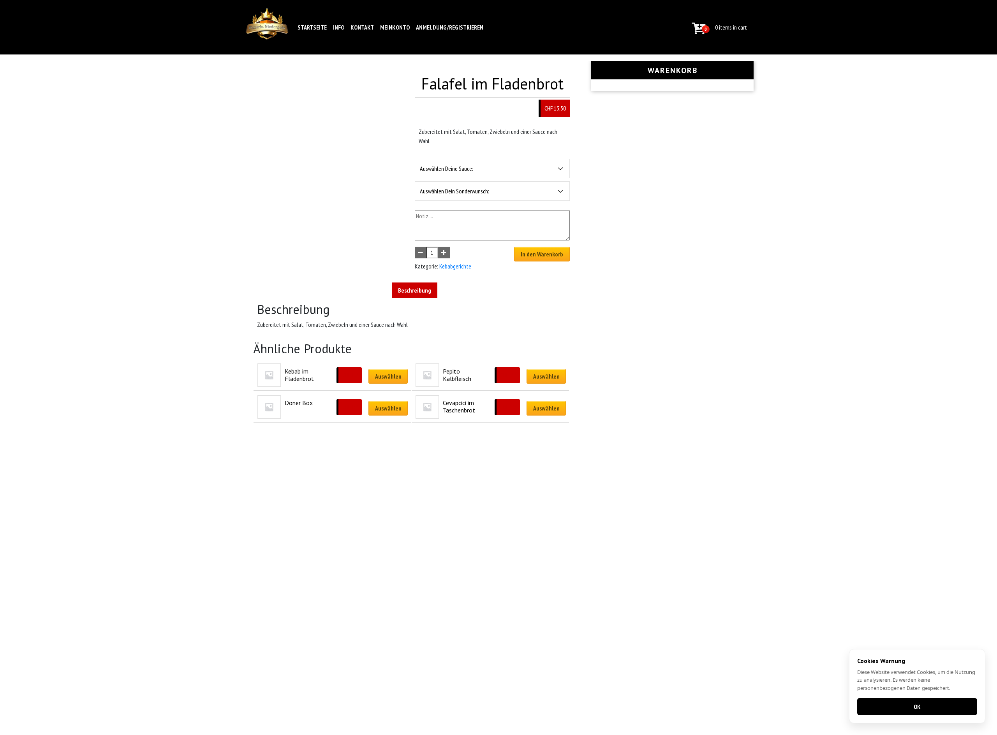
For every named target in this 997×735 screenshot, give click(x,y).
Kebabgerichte (455, 266)
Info (338, 27)
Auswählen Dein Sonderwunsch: (454, 191)
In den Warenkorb (542, 254)
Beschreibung (414, 290)
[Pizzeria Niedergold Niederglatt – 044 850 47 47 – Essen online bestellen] (267, 27)
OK (917, 706)
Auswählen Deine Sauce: (446, 168)
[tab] (414, 290)
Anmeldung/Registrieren (449, 27)
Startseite (312, 27)
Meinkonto (395, 27)
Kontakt (362, 27)
